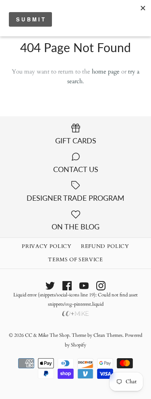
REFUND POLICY (105, 246)
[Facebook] (67, 285)
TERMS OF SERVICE (75, 259)
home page (106, 71)
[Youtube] (84, 285)
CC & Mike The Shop (47, 335)
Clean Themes (107, 335)
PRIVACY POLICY (46, 246)
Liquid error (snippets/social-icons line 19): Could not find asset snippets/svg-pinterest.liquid (75, 299)
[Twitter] (50, 285)
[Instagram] (100, 285)
